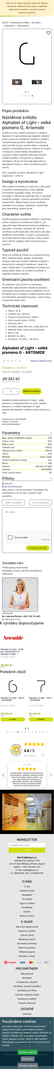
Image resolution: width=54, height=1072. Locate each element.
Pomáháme (27, 907)
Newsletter (27, 895)
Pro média (27, 899)
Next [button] (50, 775)
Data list (8, 483)
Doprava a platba (26, 931)
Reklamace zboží (27, 939)
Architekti (27, 978)
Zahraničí (26, 1014)
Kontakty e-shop (27, 956)
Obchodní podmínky (27, 943)
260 (30, 755)
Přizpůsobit (27, 1059)
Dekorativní (23, 25)
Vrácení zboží (27, 935)
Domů (5, 22)
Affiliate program (27, 952)
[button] (21, 95)
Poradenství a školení (27, 982)
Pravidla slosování (27, 1003)
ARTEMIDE (14, 422)
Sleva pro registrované (27, 926)
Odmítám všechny (28, 1065)
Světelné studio (27, 890)
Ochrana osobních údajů (27, 994)
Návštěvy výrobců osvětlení (27, 986)
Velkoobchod (27, 973)
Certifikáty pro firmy (27, 990)
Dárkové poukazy (27, 947)
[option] (26, 774)
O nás (27, 886)
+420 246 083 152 (31, 867)
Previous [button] (3, 775)
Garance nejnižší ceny (41, 360)
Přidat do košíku (31, 391)
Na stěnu (36, 22)
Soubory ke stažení (27, 999)
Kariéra (26, 911)
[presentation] (25, 91)
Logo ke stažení (27, 903)
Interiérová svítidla (20, 22)
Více (4, 412)
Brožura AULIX (27, 915)
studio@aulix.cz (30, 870)
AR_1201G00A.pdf (13, 486)
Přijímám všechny (27, 1052)
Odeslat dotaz (37, 548)
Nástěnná (10, 25)
